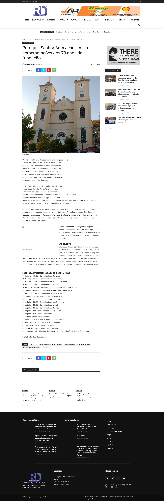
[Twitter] (137, 1)
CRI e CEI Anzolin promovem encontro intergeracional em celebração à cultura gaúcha (45, 427)
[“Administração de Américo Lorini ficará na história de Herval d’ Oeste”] (69, 427)
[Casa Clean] (69, 438)
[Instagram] (134, 1)
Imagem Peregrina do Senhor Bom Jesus (77, 344)
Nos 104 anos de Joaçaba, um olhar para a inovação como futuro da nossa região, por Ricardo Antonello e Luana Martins (88, 450)
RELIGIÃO (45, 347)
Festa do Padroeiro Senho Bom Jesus (50, 344)
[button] (139, 25)
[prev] (119, 32)
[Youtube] (140, 1)
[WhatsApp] (54, 70)
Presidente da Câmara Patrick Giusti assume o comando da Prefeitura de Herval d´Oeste (46, 449)
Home (24, 40)
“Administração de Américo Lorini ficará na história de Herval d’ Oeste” (87, 427)
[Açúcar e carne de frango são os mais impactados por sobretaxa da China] (27, 438)
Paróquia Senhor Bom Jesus (31, 347)
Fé (36, 344)
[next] (122, 32)
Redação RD (31, 64)
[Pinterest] (49, 70)
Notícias (31, 43)
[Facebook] (131, 1)
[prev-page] (23, 405)
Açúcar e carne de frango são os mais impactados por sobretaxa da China (46, 438)
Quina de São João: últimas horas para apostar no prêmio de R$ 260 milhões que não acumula (60, 396)
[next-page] (27, 405)
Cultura (30, 40)
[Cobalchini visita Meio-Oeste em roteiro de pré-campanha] (110, 120)
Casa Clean (81, 436)
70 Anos (31, 344)
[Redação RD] (23, 64)
